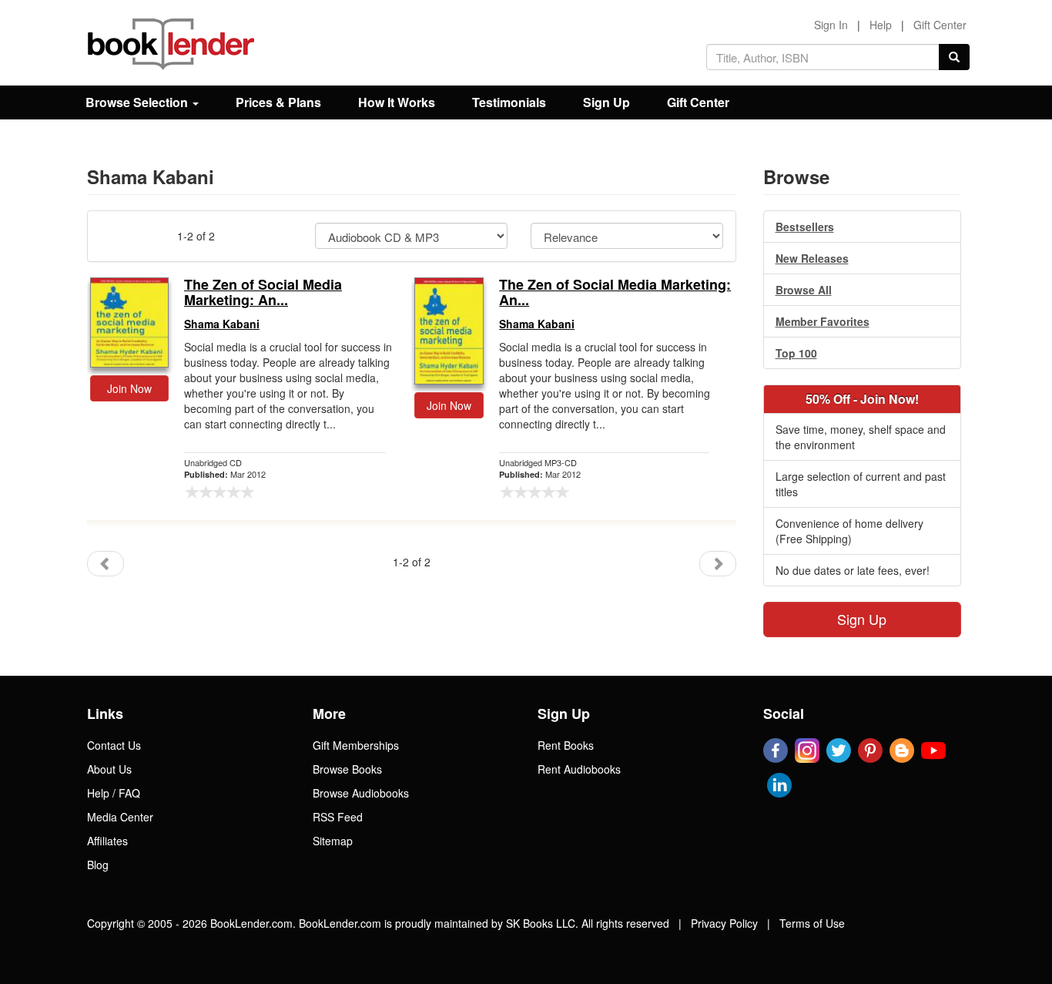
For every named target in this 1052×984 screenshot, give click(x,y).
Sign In (831, 24)
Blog (98, 864)
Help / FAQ (113, 793)
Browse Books (347, 769)
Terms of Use (812, 923)
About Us (109, 769)
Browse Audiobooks (361, 793)
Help (880, 24)
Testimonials (509, 102)
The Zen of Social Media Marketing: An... (263, 292)
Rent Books (566, 745)
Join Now (129, 388)
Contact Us (114, 745)
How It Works (396, 102)
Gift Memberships (356, 745)
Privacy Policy (724, 923)
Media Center (120, 816)
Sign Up (606, 102)
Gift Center (940, 24)
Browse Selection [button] (138, 102)
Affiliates (107, 840)
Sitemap (333, 840)
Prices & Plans (278, 102)
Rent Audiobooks (579, 769)
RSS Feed (338, 816)
